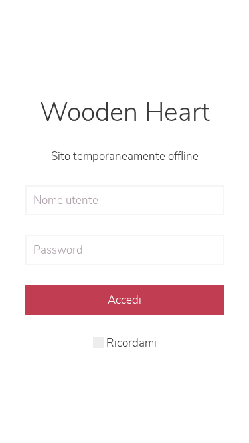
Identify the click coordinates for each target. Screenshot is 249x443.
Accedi (124, 300)
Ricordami (130, 343)
